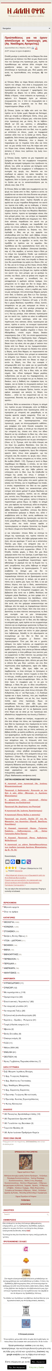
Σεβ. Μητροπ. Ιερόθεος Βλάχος (18, 1071)
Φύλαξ (34, 1190)
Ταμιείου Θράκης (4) (13, 1127)
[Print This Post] (32, 48)
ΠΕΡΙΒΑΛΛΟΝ (10, 959)
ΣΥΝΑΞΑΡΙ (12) (10, 987)
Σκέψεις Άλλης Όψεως (14, 935)
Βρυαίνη (35, 1185)
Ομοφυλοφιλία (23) (13, 996)
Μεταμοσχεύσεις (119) (14, 992)
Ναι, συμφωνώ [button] (38, 1361)
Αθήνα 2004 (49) (11, 1047)
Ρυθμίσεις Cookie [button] (36, 1367)
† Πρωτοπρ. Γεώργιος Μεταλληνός (20, 1094)
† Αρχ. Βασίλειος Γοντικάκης (17, 1080)
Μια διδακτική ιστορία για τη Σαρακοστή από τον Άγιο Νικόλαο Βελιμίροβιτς (25, 876)
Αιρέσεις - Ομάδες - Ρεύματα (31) (20, 1019)
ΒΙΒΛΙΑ (7, 949)
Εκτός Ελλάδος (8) (12, 1033)
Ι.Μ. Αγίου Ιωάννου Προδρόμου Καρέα (21, 1132)
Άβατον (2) (9, 1029)
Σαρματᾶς (28, 1185)
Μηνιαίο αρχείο (11, 907)
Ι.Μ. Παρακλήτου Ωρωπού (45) (17, 1118)
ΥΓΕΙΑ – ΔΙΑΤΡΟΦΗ (12, 940)
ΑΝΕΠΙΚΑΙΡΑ (9, 968)
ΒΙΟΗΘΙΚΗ (8, 945)
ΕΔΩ (28, 1231)
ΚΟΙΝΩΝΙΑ (8, 926)
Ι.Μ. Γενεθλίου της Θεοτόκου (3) (18, 1123)
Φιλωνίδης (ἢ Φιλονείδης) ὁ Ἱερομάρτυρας (33, 1193)
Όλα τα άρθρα (11, 911)
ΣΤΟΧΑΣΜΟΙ (9, 931)
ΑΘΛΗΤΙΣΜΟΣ (10, 972)
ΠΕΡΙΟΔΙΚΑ (9, 963)
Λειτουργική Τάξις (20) (14, 1010)
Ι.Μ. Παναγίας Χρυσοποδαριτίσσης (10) (22, 1114)
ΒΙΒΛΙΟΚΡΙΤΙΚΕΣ (11, 954)
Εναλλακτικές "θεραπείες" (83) (19, 1001)
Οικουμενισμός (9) (12, 1038)
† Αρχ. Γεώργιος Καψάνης (16, 1076)
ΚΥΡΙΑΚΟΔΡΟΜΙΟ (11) (14, 983)
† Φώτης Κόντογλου (13, 1103)
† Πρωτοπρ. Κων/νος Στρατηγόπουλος (21, 1099)
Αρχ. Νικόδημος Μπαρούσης (17, 1085)
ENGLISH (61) (10, 1052)
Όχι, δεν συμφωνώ (17, 1367)
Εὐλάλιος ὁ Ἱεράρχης (22, 1188)
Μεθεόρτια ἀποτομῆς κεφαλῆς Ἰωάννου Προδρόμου (21, 1176)
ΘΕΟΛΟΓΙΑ (9, 922)
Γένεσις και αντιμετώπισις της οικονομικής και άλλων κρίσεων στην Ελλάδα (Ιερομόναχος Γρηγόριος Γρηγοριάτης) (23, 882)
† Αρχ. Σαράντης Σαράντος (16, 1089)
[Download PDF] (36, 48)
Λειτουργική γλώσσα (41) (16, 1006)
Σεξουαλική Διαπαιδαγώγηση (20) (20, 1015)
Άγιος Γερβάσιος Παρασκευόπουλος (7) (22, 1061)
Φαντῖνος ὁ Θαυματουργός (29, 1183)
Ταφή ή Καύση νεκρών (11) (16, 1024)
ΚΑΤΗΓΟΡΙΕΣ (9, 917)
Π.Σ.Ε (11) (8, 1042)
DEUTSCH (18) (10, 1056)
